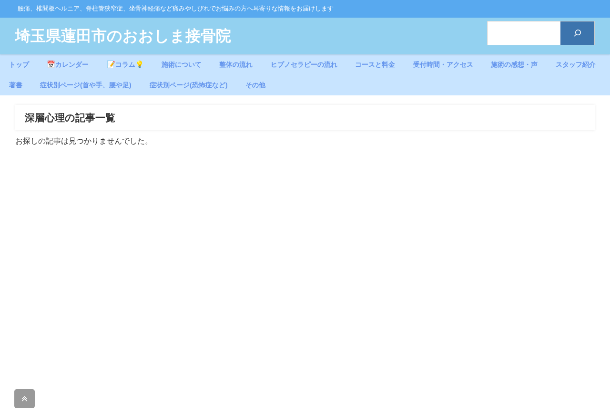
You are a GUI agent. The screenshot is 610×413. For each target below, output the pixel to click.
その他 (255, 85)
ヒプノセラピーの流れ (304, 64)
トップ (19, 64)
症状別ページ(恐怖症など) (189, 85)
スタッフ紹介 (576, 64)
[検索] (577, 33)
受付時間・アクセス (443, 64)
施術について (182, 64)
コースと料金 (375, 64)
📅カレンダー (68, 64)
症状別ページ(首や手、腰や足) (86, 85)
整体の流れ (236, 64)
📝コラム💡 (125, 64)
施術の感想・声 (514, 64)
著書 (15, 85)
